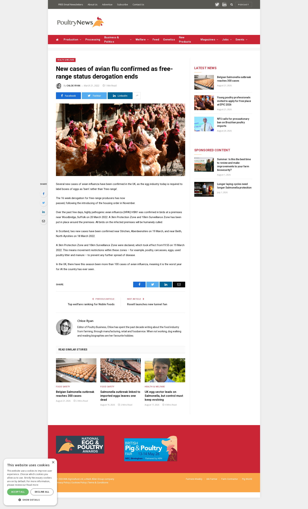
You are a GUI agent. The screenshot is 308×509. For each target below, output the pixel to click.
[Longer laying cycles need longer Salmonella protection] (204, 189)
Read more (32, 484)
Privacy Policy (63, 482)
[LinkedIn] (43, 211)
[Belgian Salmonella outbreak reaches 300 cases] (76, 370)
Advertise (107, 4)
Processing (92, 39)
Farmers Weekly (194, 479)
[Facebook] (43, 193)
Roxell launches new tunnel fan (147, 304)
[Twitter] (43, 202)
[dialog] (30, 482)
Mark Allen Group (95, 479)
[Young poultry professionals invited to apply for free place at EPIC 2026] (204, 102)
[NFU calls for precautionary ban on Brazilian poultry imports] (204, 124)
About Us (92, 4)
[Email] (43, 220)
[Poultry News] (80, 22)
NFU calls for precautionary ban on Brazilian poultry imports (233, 122)
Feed (156, 39)
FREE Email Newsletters (70, 4)
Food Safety (63, 386)
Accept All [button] (18, 491)
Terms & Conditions (98, 482)
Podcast (243, 4)
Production (71, 39)
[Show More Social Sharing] (137, 95)
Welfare (141, 39)
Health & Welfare (65, 60)
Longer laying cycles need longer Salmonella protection (234, 186)
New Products (185, 39)
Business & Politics (111, 39)
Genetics (169, 39)
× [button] (53, 462)
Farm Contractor (229, 479)
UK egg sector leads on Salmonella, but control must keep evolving (164, 395)
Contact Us (138, 4)
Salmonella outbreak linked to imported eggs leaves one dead (120, 395)
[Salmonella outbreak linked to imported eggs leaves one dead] (120, 370)
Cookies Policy (78, 482)
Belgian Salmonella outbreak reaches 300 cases (75, 393)
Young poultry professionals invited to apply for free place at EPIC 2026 (234, 101)
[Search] (231, 5)
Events (240, 39)
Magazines (208, 39)
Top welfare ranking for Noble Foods (91, 304)
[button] (30, 500)
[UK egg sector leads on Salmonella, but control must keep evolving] (165, 370)
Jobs (225, 39)
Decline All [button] (42, 491)
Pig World (247, 479)
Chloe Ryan (73, 85)
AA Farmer (211, 479)
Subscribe (122, 4)
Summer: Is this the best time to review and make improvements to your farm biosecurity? (234, 164)
